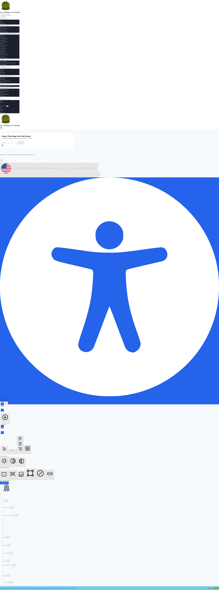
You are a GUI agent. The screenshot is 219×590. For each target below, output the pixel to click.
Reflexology (6, 572)
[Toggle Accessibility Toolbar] (2, 160)
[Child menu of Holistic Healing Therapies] (15, 88)
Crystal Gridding (2, 40)
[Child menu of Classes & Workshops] (13, 25)
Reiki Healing (2, 69)
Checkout (1, 102)
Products (1, 100)
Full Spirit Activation (3, 48)
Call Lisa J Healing (5, 13)
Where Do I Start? (3, 23)
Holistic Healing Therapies (8, 565)
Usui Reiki (1, 71)
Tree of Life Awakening (3, 57)
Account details (7, 582)
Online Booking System (6, 15)
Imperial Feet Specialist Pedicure (10, 562)
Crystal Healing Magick (3, 41)
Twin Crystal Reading (3, 61)
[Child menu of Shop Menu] (9, 99)
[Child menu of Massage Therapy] (12, 76)
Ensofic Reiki (2, 74)
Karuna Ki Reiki (2, 72)
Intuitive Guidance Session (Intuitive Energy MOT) (13, 540)
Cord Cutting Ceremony (4, 38)
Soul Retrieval (2, 56)
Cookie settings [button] (210, 588)
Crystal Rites (2, 43)
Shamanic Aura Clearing (4, 54)
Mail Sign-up (3, 17)
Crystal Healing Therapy (4, 94)
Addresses (1, 110)
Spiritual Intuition (2, 30)
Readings (4, 537)
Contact (1, 20)
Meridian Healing (2, 51)
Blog (2, 97)
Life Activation (2, 49)
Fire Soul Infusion (2, 46)
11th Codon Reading (3, 64)
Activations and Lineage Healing (9, 515)
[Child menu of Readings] (8, 59)
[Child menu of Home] (6, 19)
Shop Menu (5, 575)
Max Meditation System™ (6, 66)
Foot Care (5, 561)
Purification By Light (3, 53)
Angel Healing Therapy (3, 89)
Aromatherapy (2, 92)
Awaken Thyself (2, 27)
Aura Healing (2, 35)
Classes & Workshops (7, 507)
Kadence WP (32, 154)
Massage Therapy (3, 82)
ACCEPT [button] (216, 588)
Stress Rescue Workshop (8, 513)
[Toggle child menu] (6, 500)
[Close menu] (0, 495)
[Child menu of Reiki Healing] (9, 68)
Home (4, 500)
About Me (1, 22)
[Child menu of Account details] (7, 106)
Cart (0, 104)
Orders (1, 107)
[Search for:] (10, 142)
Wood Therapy (2, 79)
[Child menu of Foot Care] (8, 84)
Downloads (2, 109)
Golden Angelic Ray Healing (4, 91)
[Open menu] (1, 127)
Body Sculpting (2, 77)
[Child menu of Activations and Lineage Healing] (18, 34)
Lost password (2, 112)
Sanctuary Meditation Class (4, 28)
